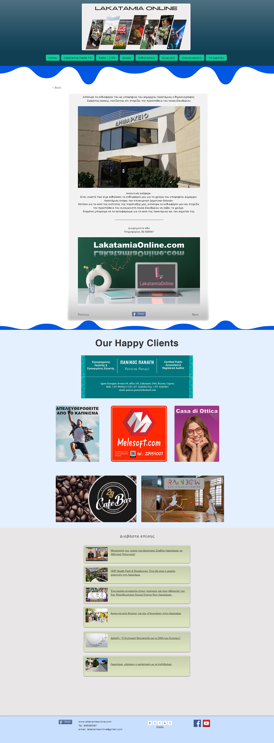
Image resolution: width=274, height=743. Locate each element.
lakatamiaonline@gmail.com (104, 729)
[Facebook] (197, 723)
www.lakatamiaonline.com (94, 721)
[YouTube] (206, 723)
